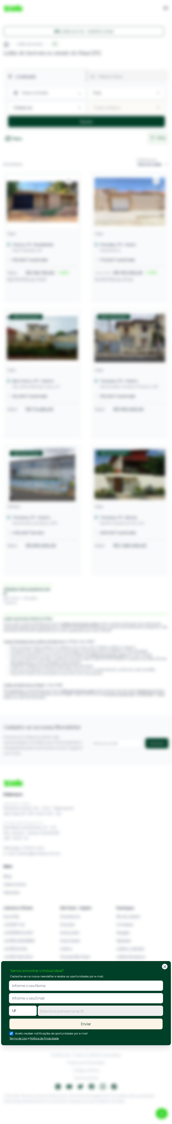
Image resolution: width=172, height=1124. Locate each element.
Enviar (86, 1024)
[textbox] (100, 1011)
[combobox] (100, 1011)
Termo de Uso (18, 1038)
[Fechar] (165, 966)
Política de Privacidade (44, 1038)
